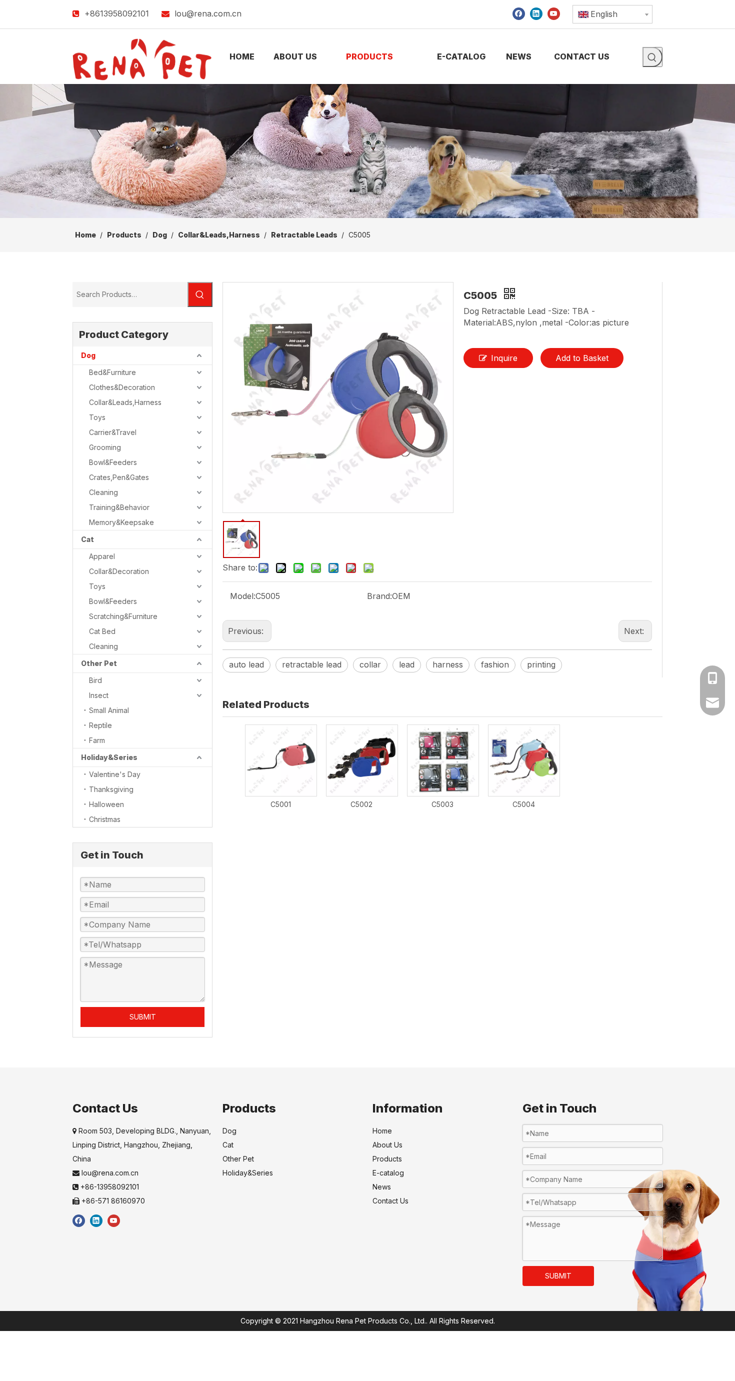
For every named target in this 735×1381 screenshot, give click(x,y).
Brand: (379, 596)
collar (370, 665)
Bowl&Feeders (113, 462)
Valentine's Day (114, 774)
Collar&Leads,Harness (125, 402)
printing (541, 665)
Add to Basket (582, 358)
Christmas (104, 819)
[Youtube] (554, 13)
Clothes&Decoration (122, 387)
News (381, 1186)
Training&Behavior (119, 507)
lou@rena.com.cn (208, 13)
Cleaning (103, 492)
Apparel (102, 556)
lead (406, 665)
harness (447, 665)
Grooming (105, 447)
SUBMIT (143, 1016)
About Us (387, 1144)
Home (382, 1130)
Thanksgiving (111, 789)
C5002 (361, 804)
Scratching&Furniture (123, 616)
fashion (495, 665)
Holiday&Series (109, 757)
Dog (88, 355)
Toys (97, 417)
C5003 (443, 804)
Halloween (106, 804)
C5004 (523, 804)
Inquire (504, 358)
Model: (243, 596)
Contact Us (390, 1200)
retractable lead (312, 665)
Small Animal (109, 710)
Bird (95, 680)
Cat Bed (102, 631)
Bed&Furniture (112, 372)
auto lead (246, 665)
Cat (87, 539)
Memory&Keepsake (121, 522)
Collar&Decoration (119, 571)
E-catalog (388, 1172)
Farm (97, 740)
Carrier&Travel (112, 432)
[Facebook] (518, 13)
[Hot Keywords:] (652, 57)
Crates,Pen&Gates (119, 477)
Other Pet (99, 663)
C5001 (280, 804)
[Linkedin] (536, 13)
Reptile (100, 725)
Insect (98, 695)
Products (387, 1158)
